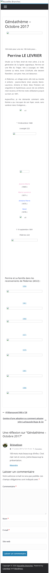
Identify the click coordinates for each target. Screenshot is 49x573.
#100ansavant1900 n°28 (16, 412)
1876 (24, 350)
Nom (6, 518)
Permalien (38, 449)
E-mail (6, 530)
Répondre (14, 465)
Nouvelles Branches (25, 566)
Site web (6, 541)
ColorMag (6, 568)
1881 (24, 371)
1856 (24, 286)
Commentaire (10, 486)
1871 (24, 335)
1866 (24, 318)
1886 (24, 388)
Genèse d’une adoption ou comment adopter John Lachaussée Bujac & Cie (23, 420)
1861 (24, 303)
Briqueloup (16, 444)
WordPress (18, 568)
